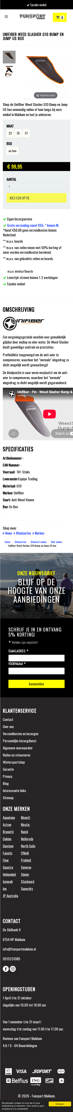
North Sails (28, 845)
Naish (24, 831)
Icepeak (8, 881)
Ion (5, 888)
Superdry (27, 888)
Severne (26, 867)
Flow (6, 860)
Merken (39, 533)
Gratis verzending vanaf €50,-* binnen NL (33, 225)
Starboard (27, 881)
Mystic (25, 824)
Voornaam (17, 664)
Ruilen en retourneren (16, 754)
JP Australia (10, 895)
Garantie (8, 769)
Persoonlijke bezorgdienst (19, 740)
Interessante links (14, 790)
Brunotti (8, 831)
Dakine (7, 838)
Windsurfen (23, 533)
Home (8, 533)
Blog (6, 783)
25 (18, 133)
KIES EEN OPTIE (20, 197)
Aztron (7, 824)
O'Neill (25, 852)
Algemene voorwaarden (17, 747)
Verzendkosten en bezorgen (20, 733)
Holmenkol (9, 874)
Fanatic (7, 852)
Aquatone (9, 817)
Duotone (8, 845)
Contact (8, 719)
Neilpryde (27, 838)
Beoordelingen (27, 1045)
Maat (10, 125)
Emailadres (18, 651)
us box (12, 150)
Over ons (8, 726)
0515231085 (11, 958)
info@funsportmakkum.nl (19, 948)
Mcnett (25, 817)
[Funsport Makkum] (32, 16)
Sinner (25, 874)
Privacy (7, 776)
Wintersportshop (14, 762)
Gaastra (8, 867)
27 (26, 133)
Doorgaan (60, 1103)
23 (10, 133)
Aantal (11, 179)
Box (9, 143)
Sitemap (8, 797)
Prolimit (26, 860)
